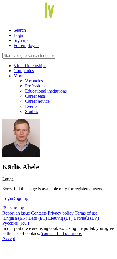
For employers (26, 45)
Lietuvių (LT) (60, 218)
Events (31, 106)
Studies (31, 111)
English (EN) (15, 218)
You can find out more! (61, 233)
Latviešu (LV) (86, 218)
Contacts (39, 213)
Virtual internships (30, 65)
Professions (35, 86)
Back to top (13, 208)
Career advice (37, 101)
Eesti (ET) (37, 218)
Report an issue (16, 213)
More (19, 75)
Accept (8, 238)
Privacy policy (61, 213)
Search (20, 30)
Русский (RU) (15, 223)
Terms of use (86, 213)
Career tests (35, 96)
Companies (24, 70)
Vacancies (34, 80)
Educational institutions (46, 91)
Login (19, 35)
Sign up (21, 40)
